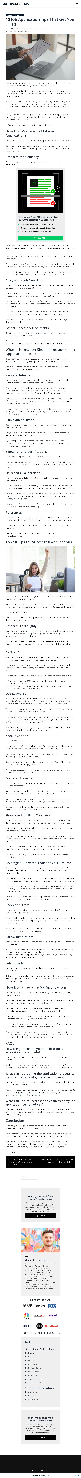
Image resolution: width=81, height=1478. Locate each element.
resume (30, 868)
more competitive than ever (38, 83)
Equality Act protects (33, 401)
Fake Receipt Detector (34, 1379)
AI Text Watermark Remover (36, 1383)
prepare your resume (46, 333)
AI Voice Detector (33, 1372)
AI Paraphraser (32, 1364)
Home (8, 29)
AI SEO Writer (31, 1396)
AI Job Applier (31, 1360)
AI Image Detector (33, 1375)
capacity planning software (18, 498)
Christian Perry (11, 31)
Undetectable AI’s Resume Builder (25, 1095)
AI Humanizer (39, 1034)
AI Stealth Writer (32, 1399)
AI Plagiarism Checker (34, 1368)
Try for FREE (40, 238)
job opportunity (25, 633)
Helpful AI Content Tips (15, 15)
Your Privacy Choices (62, 1475)
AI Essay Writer (32, 1392)
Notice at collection (41, 1475)
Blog (12, 29)
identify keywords (65, 293)
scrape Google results (28, 264)
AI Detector (31, 1353)
